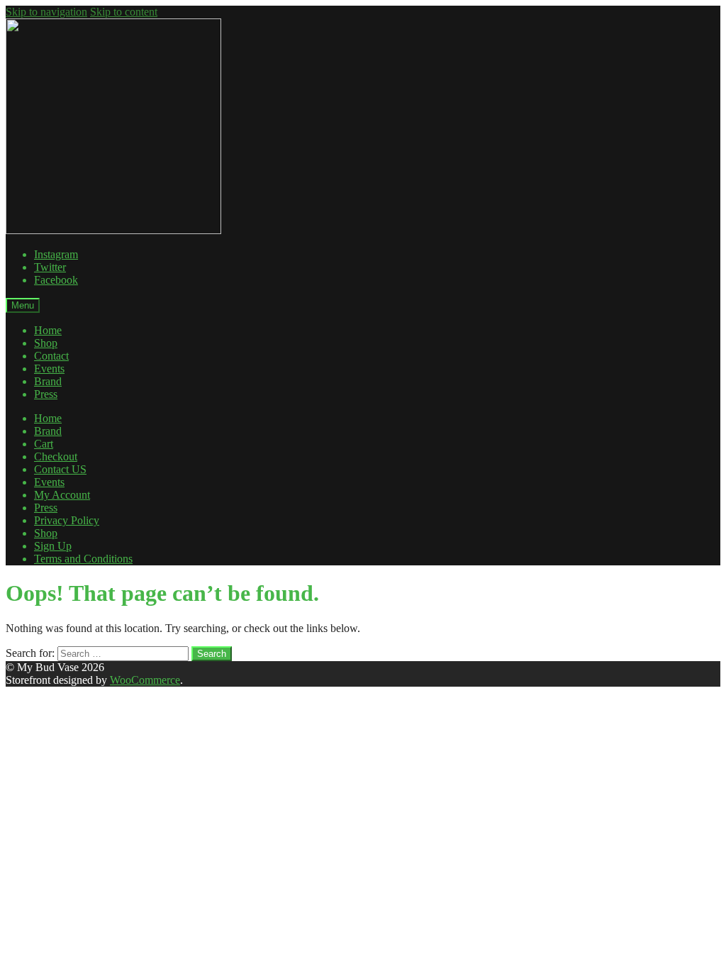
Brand (48, 381)
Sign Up (53, 546)
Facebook (56, 280)
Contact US (60, 469)
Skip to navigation (46, 12)
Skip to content (123, 12)
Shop (45, 343)
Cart (43, 444)
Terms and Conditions (83, 559)
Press (45, 394)
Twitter (50, 267)
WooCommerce (145, 680)
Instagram (56, 254)
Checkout (55, 456)
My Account (62, 495)
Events (49, 368)
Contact (51, 356)
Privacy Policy (66, 520)
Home (48, 330)
